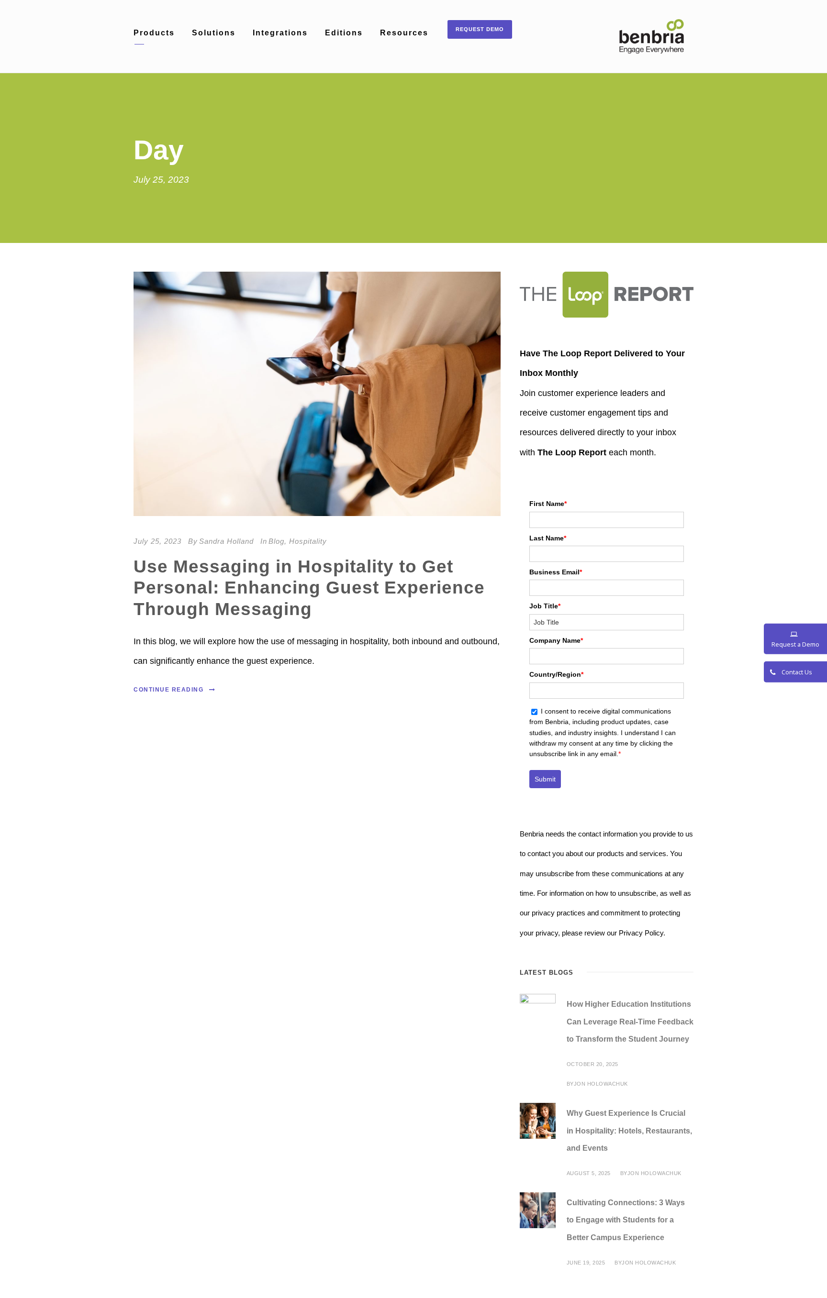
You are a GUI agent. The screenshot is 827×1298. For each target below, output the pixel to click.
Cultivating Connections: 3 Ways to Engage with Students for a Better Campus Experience (626, 1220)
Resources (404, 33)
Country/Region (556, 674)
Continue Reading (168, 689)
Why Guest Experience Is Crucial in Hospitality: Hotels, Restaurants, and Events (629, 1131)
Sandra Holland (226, 541)
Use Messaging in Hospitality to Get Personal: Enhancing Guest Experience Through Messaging (309, 588)
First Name (548, 503)
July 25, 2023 (157, 541)
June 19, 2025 (586, 1262)
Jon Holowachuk (601, 1084)
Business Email (555, 572)
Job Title (544, 606)
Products (154, 33)
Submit (545, 779)
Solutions (213, 33)
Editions (344, 33)
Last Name (547, 538)
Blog (276, 541)
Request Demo (480, 29)
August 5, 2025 (589, 1173)
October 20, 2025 (592, 1064)
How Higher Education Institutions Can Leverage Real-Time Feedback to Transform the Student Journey (630, 1022)
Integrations (280, 33)
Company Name (556, 640)
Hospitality (308, 541)
